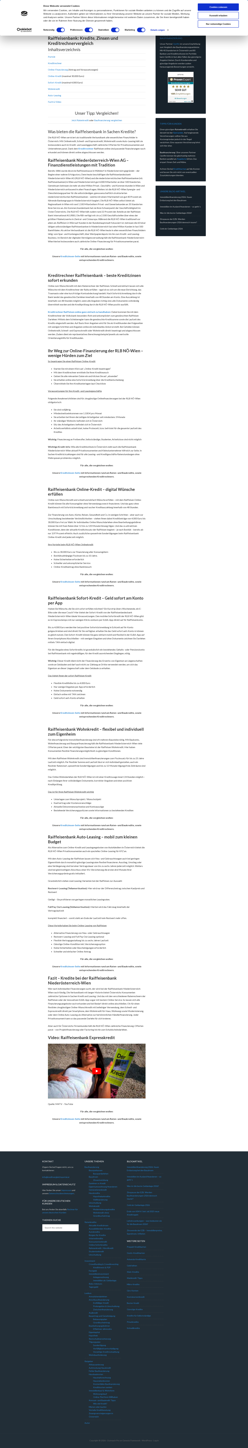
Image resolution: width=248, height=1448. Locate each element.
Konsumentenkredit (98, 1241)
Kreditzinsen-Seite (70, 256)
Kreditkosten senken (102, 1387)
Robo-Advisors (95, 1283)
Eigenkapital (94, 1332)
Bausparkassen (95, 1170)
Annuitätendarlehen (98, 1296)
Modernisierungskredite (104, 1209)
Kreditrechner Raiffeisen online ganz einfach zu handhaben (79, 312)
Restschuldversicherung (100, 1338)
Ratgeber (89, 1361)
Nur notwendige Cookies (218, 24)
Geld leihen (132, 1265)
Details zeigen (158, 30)
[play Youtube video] (97, 1071)
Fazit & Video (54, 101)
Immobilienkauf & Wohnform (101, 1390)
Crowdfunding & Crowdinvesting (103, 1264)
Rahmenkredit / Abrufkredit (101, 1248)
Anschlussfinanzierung (99, 1299)
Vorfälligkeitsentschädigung (105, 1348)
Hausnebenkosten (101, 1380)
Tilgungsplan (94, 1342)
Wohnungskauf (100, 1394)
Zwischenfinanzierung (103, 1309)
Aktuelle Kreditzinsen (98, 1225)
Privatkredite (133, 1322)
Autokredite (94, 1232)
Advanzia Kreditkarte (136, 1259)
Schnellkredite (133, 1328)
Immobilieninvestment (99, 1274)
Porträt (51, 56)
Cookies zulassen (218, 7)
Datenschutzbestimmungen (61, 1193)
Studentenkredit (96, 1251)
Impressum (66, 1190)
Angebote (181, 159)
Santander (178, 132)
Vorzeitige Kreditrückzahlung (106, 1351)
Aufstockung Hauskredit (100, 1367)
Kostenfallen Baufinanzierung (106, 1384)
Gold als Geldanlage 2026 (171, 228)
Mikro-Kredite (133, 1284)
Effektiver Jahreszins (102, 1329)
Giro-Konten (132, 1290)
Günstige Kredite (135, 1309)
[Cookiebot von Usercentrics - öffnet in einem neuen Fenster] (24, 30)
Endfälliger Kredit (101, 1303)
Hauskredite (94, 1193)
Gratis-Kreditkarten (136, 1253)
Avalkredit (93, 1312)
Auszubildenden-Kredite (100, 1228)
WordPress (147, 1440)
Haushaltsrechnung (102, 1377)
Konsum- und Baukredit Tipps (102, 1400)
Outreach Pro (113, 1440)
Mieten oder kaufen (97, 1407)
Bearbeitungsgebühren (99, 1325)
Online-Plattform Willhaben (105, 1397)
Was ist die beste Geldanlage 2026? (176, 213)
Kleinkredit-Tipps (135, 1278)
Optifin (176, 44)
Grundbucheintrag (101, 1322)
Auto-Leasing (54, 95)
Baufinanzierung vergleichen (108, 120)
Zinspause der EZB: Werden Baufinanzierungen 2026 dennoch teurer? (142, 1195)
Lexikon (88, 1293)
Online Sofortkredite (98, 1245)
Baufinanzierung (92, 1167)
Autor (87, 1423)
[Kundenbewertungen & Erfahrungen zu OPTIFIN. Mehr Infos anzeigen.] (181, 87)
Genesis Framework (131, 1440)
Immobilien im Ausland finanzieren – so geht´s (180, 206)
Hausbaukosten (96, 1374)
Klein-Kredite (133, 1272)
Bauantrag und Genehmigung (102, 1316)
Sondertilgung (99, 1345)
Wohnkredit (54, 89)
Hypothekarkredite (101, 1196)
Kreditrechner (55, 63)
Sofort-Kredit (54, 82)
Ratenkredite (90, 1222)
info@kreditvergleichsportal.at (55, 1177)
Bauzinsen (93, 1177)
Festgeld (93, 1270)
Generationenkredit (98, 1190)
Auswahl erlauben (218, 15)
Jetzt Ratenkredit (80, 120)
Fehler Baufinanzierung (99, 1371)
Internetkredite (96, 1238)
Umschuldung (95, 1203)
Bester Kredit (133, 1303)
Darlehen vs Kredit (97, 1183)
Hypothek (93, 1335)
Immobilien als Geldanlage (104, 1280)
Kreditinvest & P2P (102, 1267)
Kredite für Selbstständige (139, 1315)
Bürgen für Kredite (97, 1235)
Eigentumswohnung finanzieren (103, 1186)
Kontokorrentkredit (136, 1297)
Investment (90, 1261)
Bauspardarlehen (100, 1173)
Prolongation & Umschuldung (106, 1306)
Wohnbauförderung (98, 1355)
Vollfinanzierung (100, 1199)
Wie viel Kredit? (100, 1403)
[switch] (89, 30)
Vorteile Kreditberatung (100, 1410)
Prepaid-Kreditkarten (136, 1246)
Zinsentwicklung (100, 1180)
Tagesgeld (93, 1287)
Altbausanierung (96, 1364)
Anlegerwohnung (101, 1277)
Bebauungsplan (100, 1319)
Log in (156, 1440)
